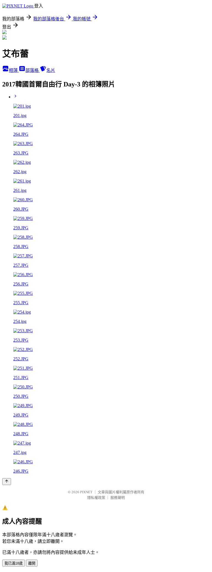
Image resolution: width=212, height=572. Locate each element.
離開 (31, 563)
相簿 (14, 70)
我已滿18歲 (13, 563)
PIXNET (86, 492)
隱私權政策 (96, 497)
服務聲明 (117, 497)
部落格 (32, 70)
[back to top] (6, 481)
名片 (50, 70)
